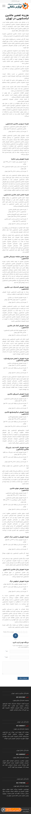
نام (7, 651)
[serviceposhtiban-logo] (18, 6)
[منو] (4, 6)
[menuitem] (4, 6)
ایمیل (6, 657)
